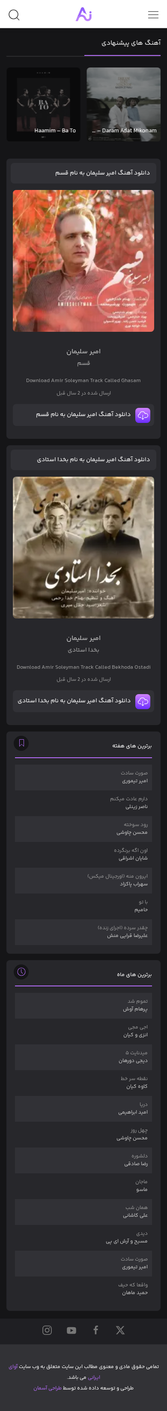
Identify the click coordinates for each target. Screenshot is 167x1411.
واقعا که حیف (133, 1289)
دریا (133, 1109)
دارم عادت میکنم (129, 803)
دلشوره (136, 1160)
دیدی (127, 1238)
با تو (141, 906)
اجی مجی (135, 1031)
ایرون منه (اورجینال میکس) (117, 880)
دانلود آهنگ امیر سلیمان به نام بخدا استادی (93, 460)
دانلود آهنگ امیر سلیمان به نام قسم (102, 173)
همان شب (135, 1212)
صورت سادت (134, 777)
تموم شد (135, 1005)
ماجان (141, 1186)
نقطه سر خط (134, 1083)
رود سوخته (132, 829)
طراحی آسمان (47, 1388)
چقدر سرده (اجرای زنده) (123, 932)
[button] (14, 18)
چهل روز (132, 1134)
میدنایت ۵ (133, 1057)
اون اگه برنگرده (131, 855)
